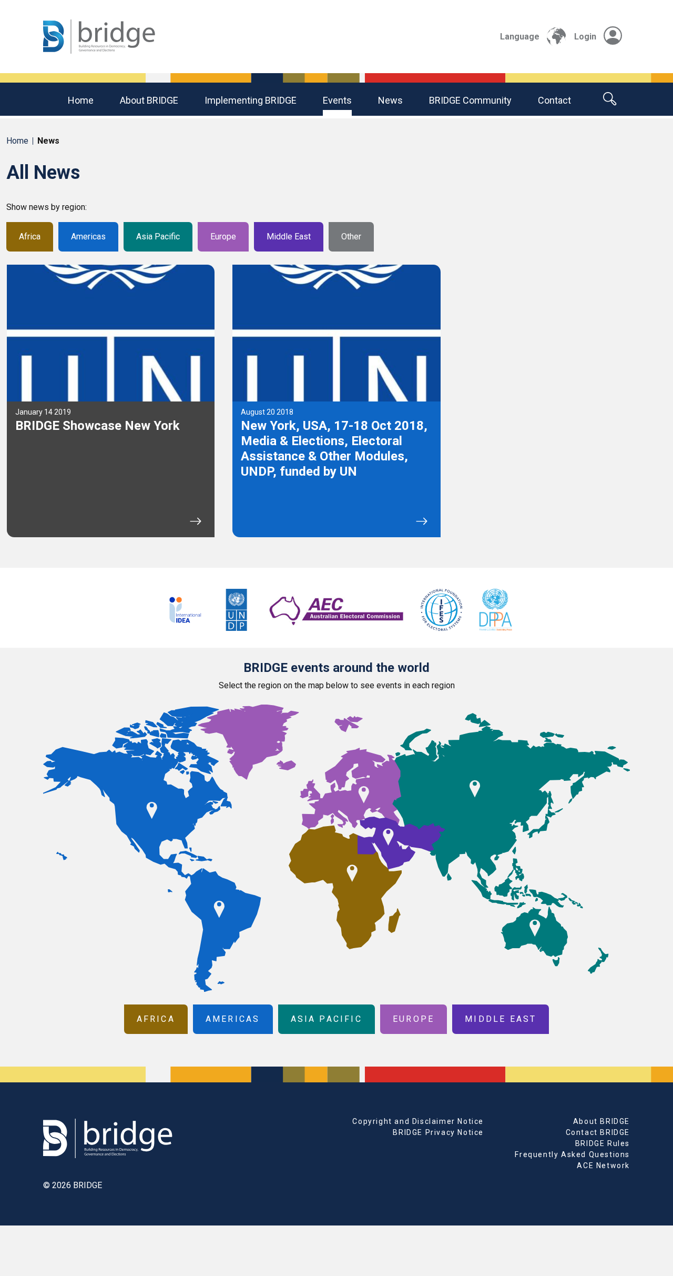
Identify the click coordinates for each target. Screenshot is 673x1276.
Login (585, 37)
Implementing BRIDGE (251, 100)
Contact (554, 100)
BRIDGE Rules (602, 1143)
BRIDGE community (470, 100)
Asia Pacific (158, 237)
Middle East (289, 237)
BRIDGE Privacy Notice (438, 1132)
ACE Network (603, 1165)
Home (81, 100)
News (390, 100)
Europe (223, 237)
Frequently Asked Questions (572, 1154)
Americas (88, 237)
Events (337, 100)
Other (351, 237)
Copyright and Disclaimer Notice (418, 1121)
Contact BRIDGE (598, 1132)
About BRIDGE (149, 100)
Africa (29, 237)
